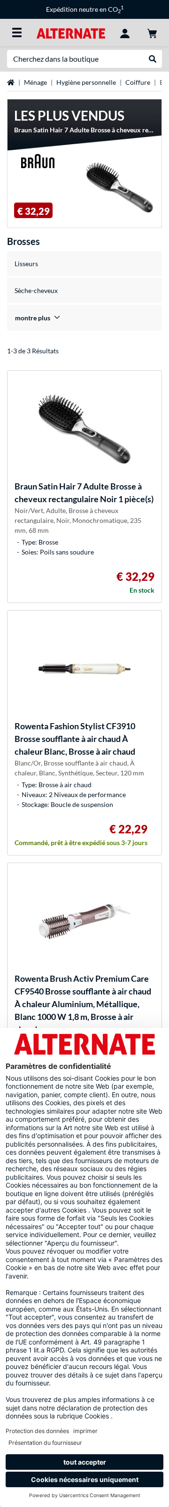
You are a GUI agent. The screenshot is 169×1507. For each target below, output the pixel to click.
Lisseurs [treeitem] (26, 264)
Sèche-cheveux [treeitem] (36, 290)
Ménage (35, 82)
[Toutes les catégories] (17, 32)
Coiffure (137, 82)
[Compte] (125, 32)
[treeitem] (84, 318)
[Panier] (152, 32)
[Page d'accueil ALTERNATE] (71, 32)
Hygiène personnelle (86, 82)
